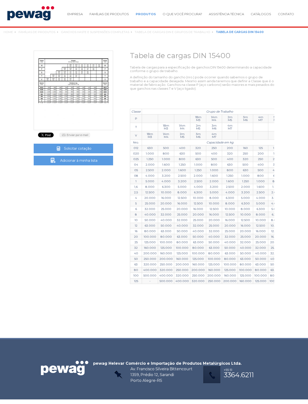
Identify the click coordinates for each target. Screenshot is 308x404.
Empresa (75, 14)
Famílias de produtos (109, 14)
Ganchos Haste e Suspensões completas (95, 32)
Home (8, 32)
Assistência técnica (226, 14)
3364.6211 (239, 373)
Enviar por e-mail (77, 135)
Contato (286, 14)
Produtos (146, 14)
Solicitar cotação (77, 148)
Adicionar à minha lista (78, 160)
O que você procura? (182, 14)
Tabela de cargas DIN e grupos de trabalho (172, 32)
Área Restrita (151, 401)
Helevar (33, 13)
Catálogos (261, 14)
